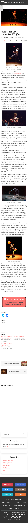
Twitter (9, 489)
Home (7, 499)
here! (8, 446)
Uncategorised (6, 468)
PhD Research (7, 505)
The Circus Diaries (14, 2)
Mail (21, 494)
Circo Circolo (7, 41)
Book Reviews (6, 464)
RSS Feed (8, 494)
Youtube (8, 485)
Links (24, 502)
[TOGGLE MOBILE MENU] (2, 2)
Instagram (21, 489)
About (10, 508)
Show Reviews (6, 465)
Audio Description (19, 505)
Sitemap (17, 508)
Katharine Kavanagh (8, 37)
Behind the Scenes (7, 462)
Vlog (4, 470)
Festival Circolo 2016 (19, 336)
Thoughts (5, 467)
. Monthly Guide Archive (8, 460)
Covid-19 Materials (16, 499)
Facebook (21, 485)
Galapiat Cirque (18, 73)
